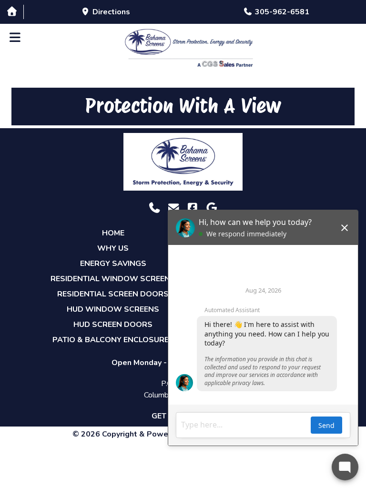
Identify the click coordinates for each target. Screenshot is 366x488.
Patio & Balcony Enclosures (113, 340)
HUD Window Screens (113, 309)
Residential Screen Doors (113, 294)
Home (113, 233)
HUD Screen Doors (112, 324)
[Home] (12, 11)
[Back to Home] (189, 48)
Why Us (113, 248)
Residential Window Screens (113, 279)
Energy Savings (113, 263)
